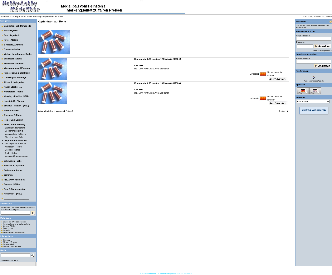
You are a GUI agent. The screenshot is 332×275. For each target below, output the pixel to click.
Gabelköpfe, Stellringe (15, 77)
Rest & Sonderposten (15, 189)
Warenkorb (319, 16)
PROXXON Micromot (14, 180)
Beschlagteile (10, 30)
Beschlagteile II (11, 35)
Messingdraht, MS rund (15, 134)
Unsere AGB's (9, 226)
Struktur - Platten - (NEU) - (17, 106)
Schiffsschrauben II (13, 63)
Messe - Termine (10, 242)
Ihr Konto (307, 16)
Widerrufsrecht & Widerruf (14, 232)
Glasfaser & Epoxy (13, 115)
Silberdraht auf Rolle (14, 137)
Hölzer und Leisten (13, 120)
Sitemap (6, 240)
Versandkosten (162, 69)
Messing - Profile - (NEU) (16, 96)
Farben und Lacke (13, 170)
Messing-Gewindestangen (17, 156)
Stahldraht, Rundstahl (15, 128)
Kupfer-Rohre (11, 153)
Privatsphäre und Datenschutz (16, 224)
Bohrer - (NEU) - (12, 184)
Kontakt (6, 230)
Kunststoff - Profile (13, 92)
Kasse (329, 16)
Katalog (15, 16)
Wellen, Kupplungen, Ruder (18, 54)
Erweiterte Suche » (9, 260)
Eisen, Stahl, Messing (31, 16)
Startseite (4, 16)
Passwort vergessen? (322, 51)
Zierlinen (8, 175)
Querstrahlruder (12, 49)
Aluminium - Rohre (13, 147)
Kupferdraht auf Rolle (53, 16)
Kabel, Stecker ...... (13, 87)
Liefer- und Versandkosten (15, 222)
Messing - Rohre (12, 150)
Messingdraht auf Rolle (15, 143)
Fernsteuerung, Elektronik (17, 73)
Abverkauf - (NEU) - (13, 194)
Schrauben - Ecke (13, 161)
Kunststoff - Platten (14, 101)
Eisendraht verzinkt (14, 131)
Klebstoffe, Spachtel (14, 165)
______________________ (16, 198)
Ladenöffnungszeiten (12, 246)
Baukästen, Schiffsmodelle (17, 26)
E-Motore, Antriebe (13, 45)
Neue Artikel (8, 244)
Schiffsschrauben (13, 59)
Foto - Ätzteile (11, 40)
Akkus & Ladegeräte (14, 82)
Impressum (8, 228)
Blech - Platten (11, 110)
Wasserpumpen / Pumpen (17, 68)
